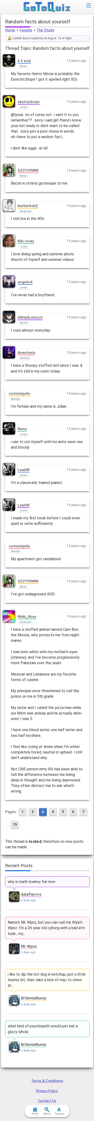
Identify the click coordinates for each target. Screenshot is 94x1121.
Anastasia (26, 352)
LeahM (23, 470)
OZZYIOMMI (28, 170)
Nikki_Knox (27, 616)
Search (47, 1114)
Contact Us (47, 1101)
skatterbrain (29, 102)
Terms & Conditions (47, 1081)
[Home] (47, 7)
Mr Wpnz (29, 946)
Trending (59, 1114)
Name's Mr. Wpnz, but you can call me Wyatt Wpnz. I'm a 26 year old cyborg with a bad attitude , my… (47, 928)
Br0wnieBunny (33, 998)
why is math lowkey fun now (31, 881)
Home (10, 30)
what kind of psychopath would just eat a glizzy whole (43, 1029)
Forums (26, 30)
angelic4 (25, 282)
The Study (45, 30)
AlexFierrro (31, 894)
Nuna (22, 429)
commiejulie (19, 393)
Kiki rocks (26, 241)
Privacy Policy (47, 1091)
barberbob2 (28, 206)
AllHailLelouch (30, 317)
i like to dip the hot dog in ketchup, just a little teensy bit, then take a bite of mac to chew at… (47, 980)
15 (15, 824)
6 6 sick (24, 61)
